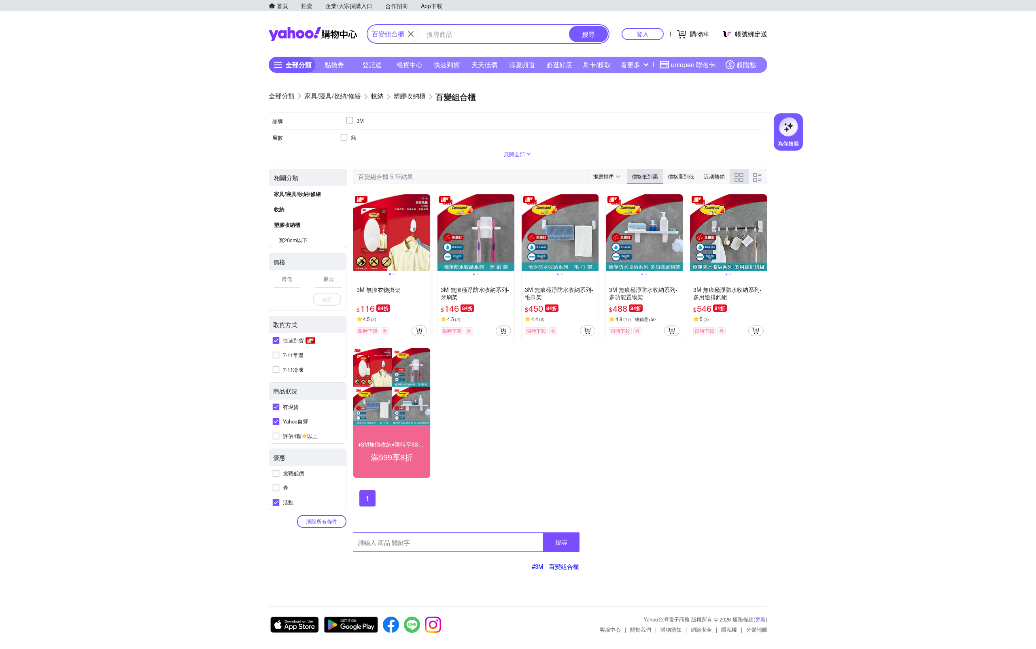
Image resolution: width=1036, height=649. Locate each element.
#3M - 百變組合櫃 (555, 566)
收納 (279, 209)
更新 (760, 619)
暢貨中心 (409, 64)
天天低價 (484, 64)
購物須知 (670, 629)
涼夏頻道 (522, 64)
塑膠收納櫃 (287, 224)
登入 (643, 34)
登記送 (372, 64)
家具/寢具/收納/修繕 (297, 194)
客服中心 (610, 629)
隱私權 (729, 629)
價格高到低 (681, 176)
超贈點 (746, 64)
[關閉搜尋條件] (411, 34)
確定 (327, 299)
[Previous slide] (358, 233)
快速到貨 (447, 64)
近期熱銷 (714, 176)
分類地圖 (756, 629)
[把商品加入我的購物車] (419, 331)
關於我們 (640, 629)
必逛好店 (559, 64)
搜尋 (561, 542)
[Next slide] (425, 233)
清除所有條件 (322, 521)
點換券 (334, 64)
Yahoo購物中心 (313, 34)
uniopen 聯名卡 (693, 64)
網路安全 (701, 629)
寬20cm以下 (293, 240)
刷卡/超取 (597, 64)
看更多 (630, 64)
